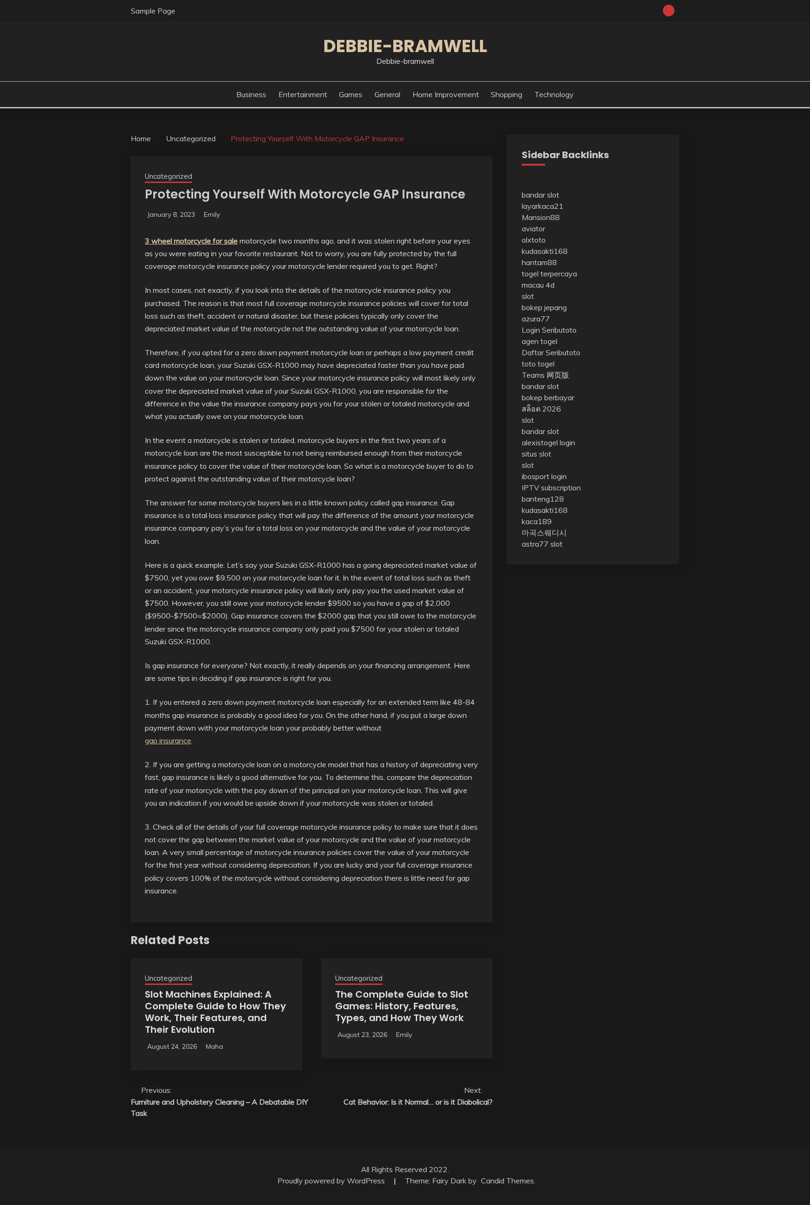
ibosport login (544, 476)
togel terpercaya (549, 273)
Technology (554, 94)
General (387, 94)
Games (350, 94)
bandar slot (540, 194)
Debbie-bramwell (405, 46)
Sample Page (153, 10)
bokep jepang (544, 307)
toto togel (538, 363)
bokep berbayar (548, 397)
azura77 (536, 318)
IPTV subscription (551, 487)
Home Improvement (445, 94)
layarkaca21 (542, 206)
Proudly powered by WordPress (332, 1180)
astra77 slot (542, 544)
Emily (212, 214)
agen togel (539, 341)
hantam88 (539, 262)
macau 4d (538, 285)
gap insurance (168, 740)
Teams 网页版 (545, 375)
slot (528, 296)
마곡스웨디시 (544, 532)
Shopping (506, 94)
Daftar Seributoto (551, 352)
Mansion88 (541, 217)
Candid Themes (507, 1180)
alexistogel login (548, 442)
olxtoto (534, 239)
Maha (214, 1046)
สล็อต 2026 (541, 408)
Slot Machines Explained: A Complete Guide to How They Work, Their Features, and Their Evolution (215, 1012)
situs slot (536, 453)
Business (251, 94)
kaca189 (537, 521)
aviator (533, 228)
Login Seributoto (549, 330)
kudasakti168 (545, 251)
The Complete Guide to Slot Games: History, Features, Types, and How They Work (401, 1006)
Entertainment (302, 94)
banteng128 (543, 498)
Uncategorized (168, 176)
